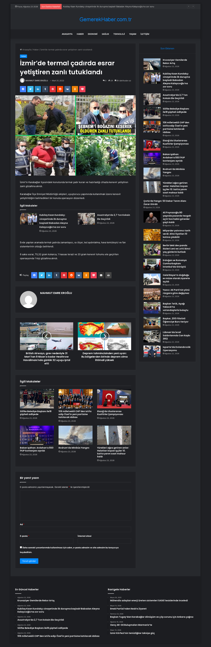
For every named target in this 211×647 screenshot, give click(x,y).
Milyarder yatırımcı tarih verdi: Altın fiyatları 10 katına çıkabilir (176, 234)
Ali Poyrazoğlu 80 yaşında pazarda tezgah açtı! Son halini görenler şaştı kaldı (177, 217)
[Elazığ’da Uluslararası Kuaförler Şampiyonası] (114, 398)
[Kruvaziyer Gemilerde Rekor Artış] (151, 64)
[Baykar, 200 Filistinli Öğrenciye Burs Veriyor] (151, 323)
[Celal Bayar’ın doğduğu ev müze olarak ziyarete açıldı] (151, 279)
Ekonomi (92, 34)
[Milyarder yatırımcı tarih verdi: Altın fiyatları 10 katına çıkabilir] (151, 235)
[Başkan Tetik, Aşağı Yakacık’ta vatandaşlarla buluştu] (151, 308)
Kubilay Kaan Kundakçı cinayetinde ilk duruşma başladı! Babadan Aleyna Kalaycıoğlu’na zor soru (176, 80)
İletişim (145, 34)
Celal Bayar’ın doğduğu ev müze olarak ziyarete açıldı (176, 278)
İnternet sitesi (84, 536)
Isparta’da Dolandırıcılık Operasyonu (176, 349)
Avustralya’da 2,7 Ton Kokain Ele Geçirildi (82, 6)
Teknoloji (119, 34)
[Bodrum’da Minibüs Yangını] (76, 435)
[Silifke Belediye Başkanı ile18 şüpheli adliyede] (37, 398)
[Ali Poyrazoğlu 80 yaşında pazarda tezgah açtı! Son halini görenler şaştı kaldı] (151, 217)
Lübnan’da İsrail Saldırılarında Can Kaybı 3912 (176, 335)
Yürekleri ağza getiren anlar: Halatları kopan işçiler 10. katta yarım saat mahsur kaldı (113, 452)
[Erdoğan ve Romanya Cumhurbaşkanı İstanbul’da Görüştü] (151, 264)
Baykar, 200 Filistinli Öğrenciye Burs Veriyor (175, 320)
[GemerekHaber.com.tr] (105, 19)
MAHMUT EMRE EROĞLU (36, 80)
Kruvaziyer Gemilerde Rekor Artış (175, 61)
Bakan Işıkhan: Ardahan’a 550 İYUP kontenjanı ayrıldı (36, 449)
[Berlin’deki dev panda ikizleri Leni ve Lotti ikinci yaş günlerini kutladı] (151, 249)
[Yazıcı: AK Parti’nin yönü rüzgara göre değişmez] (151, 294)
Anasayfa (67, 34)
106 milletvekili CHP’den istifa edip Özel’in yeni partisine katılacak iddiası (75, 414)
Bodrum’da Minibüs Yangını (74, 447)
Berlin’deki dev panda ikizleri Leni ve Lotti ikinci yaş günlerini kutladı (176, 248)
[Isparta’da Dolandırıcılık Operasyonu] (151, 351)
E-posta (24, 536)
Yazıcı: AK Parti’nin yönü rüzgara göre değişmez (176, 291)
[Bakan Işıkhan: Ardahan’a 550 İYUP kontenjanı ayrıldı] (37, 435)
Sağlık (105, 34)
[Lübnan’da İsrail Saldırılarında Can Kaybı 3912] (151, 336)
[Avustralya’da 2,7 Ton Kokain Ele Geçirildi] (86, 219)
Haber (80, 34)
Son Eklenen (167, 48)
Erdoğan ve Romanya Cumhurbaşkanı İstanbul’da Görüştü (175, 263)
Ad (22, 524)
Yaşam (132, 34)
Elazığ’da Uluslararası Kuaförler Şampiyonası (110, 413)
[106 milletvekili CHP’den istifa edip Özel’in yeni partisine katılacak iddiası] (76, 398)
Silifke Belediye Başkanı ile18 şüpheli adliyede (35, 413)
